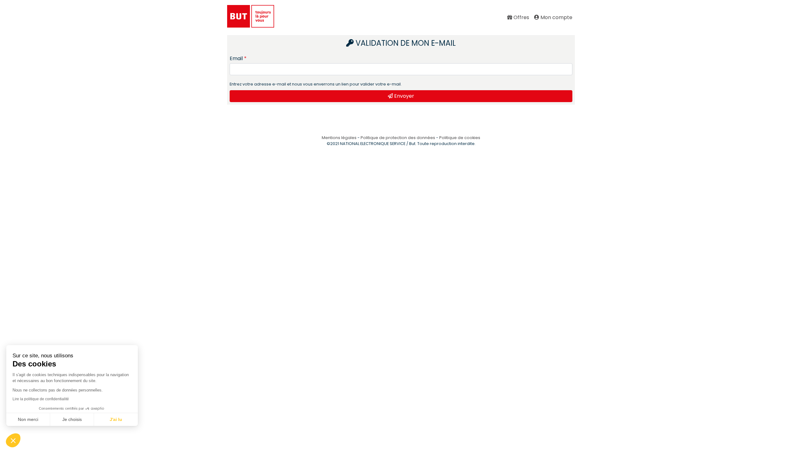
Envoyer (403, 96)
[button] (13, 440)
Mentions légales (339, 137)
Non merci (28, 419)
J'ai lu (116, 419)
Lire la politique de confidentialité (41, 399)
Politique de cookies (459, 137)
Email (236, 58)
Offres (520, 17)
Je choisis (72, 419)
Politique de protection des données (398, 137)
